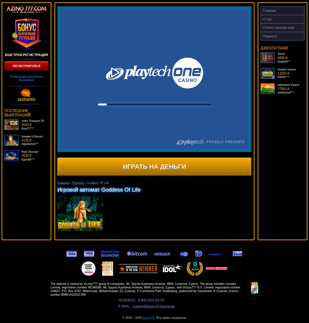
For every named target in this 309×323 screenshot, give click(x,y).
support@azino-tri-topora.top (154, 306)
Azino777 (148, 317)
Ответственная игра (278, 27)
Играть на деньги (154, 166)
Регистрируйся (26, 66)
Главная (269, 10)
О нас (267, 19)
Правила (270, 36)
